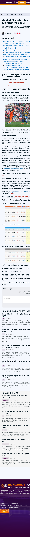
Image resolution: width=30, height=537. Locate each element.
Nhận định (22, 2)
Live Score (9, 2)
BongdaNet (6, 14)
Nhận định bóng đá (15, 14)
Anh (23, 14)
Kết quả (15, 2)
